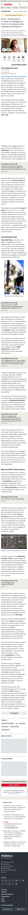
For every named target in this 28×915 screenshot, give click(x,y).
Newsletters (6, 864)
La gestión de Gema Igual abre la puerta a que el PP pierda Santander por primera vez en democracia (15, 816)
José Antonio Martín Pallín (12, 827)
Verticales (4, 892)
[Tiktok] (2, 883)
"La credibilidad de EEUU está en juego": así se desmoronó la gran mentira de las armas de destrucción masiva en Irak (13, 362)
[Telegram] (6, 883)
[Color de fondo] (23, 57)
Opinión (8, 7)
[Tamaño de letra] (18, 57)
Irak (17, 723)
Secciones (4, 889)
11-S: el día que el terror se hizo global (12, 499)
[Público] (11, 4)
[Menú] (2, 4)
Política (3, 7)
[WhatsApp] (12, 883)
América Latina (23, 11)
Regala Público (7, 868)
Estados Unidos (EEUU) (8, 723)
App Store (21, 909)
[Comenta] (9, 57)
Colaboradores (5, 896)
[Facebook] (9, 880)
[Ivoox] (16, 883)
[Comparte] (5, 57)
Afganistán (22, 723)
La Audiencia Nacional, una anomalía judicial (13, 825)
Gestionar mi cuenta (8, 862)
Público (3, 501)
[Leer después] (14, 57)
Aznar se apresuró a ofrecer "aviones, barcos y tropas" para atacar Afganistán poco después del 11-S (12, 306)
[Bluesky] (16, 880)
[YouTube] (23, 880)
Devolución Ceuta (18, 1)
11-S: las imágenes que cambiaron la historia (7, 583)
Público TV (4, 586)
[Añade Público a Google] (2, 880)
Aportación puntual (8, 866)
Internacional (23, 7)
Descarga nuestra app (7, 905)
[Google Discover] (6, 880)
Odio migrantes (11, 1)
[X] (12, 880)
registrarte (16, 794)
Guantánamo (5, 726)
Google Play (8, 909)
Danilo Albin (4, 171)
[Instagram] (19, 880)
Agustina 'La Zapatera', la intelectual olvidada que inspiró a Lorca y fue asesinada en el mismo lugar (14, 844)
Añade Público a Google (19, 64)
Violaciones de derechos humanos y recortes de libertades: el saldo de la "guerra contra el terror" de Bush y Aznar (13, 167)
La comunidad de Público (10, 870)
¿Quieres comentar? (14, 785)
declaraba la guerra (12, 210)
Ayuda (4, 872)
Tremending (15, 7)
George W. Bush (14, 726)
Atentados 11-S (6, 729)
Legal (2, 898)
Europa (15, 11)
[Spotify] (9, 883)
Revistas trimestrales (7, 894)
